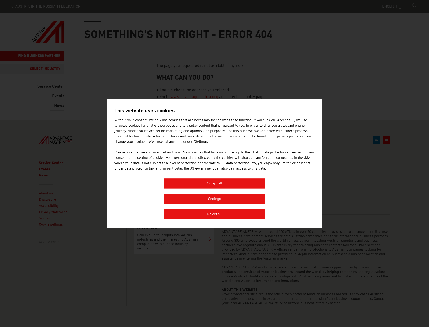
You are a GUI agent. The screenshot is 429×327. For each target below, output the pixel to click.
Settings (214, 199)
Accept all (214, 184)
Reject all (214, 214)
